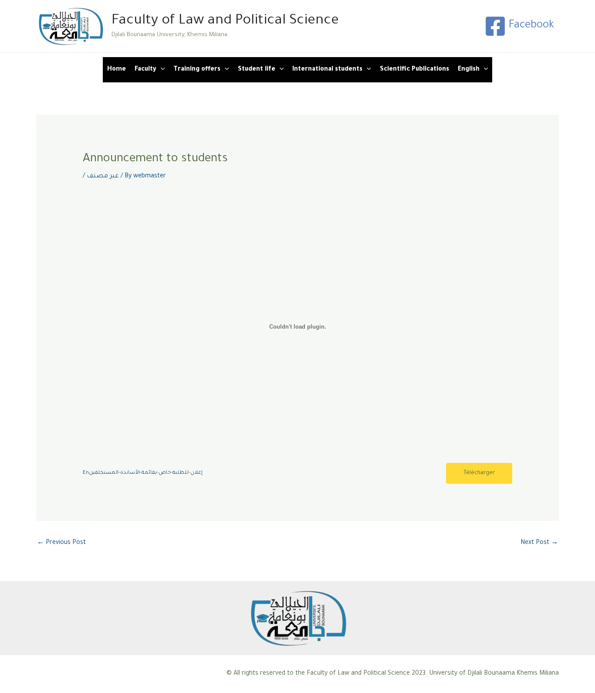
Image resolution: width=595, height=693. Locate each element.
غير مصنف (103, 176)
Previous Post (61, 543)
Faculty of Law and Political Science (225, 21)
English (469, 69)
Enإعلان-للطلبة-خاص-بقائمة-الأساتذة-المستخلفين (143, 473)
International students (327, 69)
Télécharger (479, 473)
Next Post (539, 543)
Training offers (196, 69)
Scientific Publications (414, 69)
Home (116, 69)
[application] (160, 69)
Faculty (145, 69)
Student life (256, 69)
